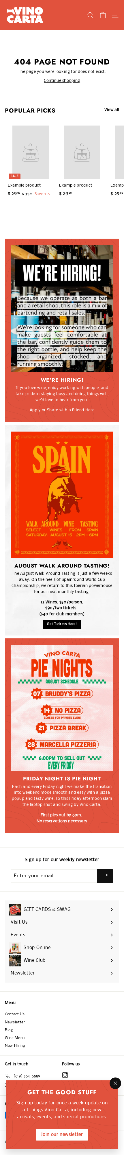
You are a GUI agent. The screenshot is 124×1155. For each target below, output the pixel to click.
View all (111, 110)
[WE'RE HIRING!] (62, 308)
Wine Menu (15, 1038)
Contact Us (15, 1014)
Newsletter (15, 1022)
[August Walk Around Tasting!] (62, 495)
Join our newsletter (62, 1134)
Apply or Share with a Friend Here (62, 410)
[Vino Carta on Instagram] (65, 1075)
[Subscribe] (105, 876)
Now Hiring (15, 1046)
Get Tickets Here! (62, 624)
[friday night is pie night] (62, 708)
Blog (9, 1030)
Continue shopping (62, 81)
